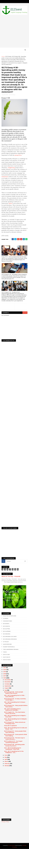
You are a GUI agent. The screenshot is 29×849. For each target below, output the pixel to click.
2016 (4, 678)
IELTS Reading (6, 633)
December (8, 679)
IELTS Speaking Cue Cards (9, 636)
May (6, 757)
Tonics (5, 652)
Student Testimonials (9, 646)
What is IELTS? (6, 657)
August (7, 688)
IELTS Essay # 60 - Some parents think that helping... (15, 735)
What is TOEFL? (7, 659)
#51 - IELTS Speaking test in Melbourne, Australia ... (12, 709)
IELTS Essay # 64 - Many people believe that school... (15, 706)
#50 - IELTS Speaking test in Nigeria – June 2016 (15, 716)
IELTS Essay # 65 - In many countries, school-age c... (15, 699)
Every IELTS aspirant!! (10, 725)
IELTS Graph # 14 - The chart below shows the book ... (14, 712)
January (7, 765)
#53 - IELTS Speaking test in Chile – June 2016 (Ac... (14, 696)
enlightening (11, 167)
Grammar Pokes (7, 621)
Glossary (5, 618)
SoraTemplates (11, 845)
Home (3, 56)
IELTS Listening (7, 631)
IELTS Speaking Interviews (10, 639)
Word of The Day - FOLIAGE (11, 576)
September (8, 686)
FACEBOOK (9, 561)
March (7, 761)
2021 (4, 667)
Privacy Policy (5, 821)
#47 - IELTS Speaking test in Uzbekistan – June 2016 (12, 748)
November (8, 681)
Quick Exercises (7, 644)
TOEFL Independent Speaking (10, 649)
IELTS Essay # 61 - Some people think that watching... (15, 731)
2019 (4, 671)
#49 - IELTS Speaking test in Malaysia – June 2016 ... (15, 719)
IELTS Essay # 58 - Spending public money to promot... (14, 745)
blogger (25, 312)
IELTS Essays (8, 56)
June (6, 755)
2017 (4, 676)
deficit (10, 203)
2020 (4, 669)
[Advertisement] (14, 31)
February (7, 763)
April (6, 759)
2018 (4, 673)
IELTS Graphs (6, 626)
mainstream (5, 176)
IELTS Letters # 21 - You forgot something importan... (13, 742)
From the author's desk (9, 615)
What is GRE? (6, 654)
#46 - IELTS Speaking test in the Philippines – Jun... (14, 752)
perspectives (18, 155)
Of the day (6, 641)
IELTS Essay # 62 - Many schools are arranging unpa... (14, 723)
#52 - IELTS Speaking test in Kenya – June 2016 (15, 702)
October (7, 684)
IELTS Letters (6, 628)
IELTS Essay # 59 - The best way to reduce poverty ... (14, 738)
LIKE (25, 561)
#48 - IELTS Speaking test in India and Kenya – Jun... (15, 728)
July (6, 690)
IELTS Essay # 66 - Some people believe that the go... (13, 692)
